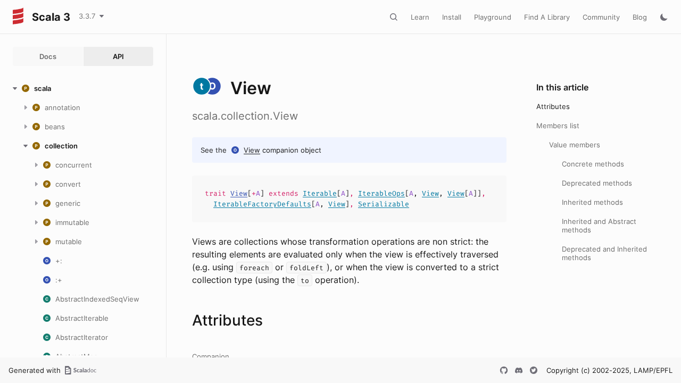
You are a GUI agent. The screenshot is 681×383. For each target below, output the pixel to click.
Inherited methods (592, 202)
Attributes (553, 106)
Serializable (383, 204)
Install (451, 17)
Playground (492, 17)
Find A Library (547, 17)
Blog (640, 17)
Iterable (320, 193)
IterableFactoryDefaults (262, 204)
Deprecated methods (597, 183)
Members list (557, 125)
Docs (47, 56)
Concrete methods (593, 164)
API (118, 56)
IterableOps (381, 193)
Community (601, 17)
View (252, 150)
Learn (420, 17)
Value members (574, 144)
